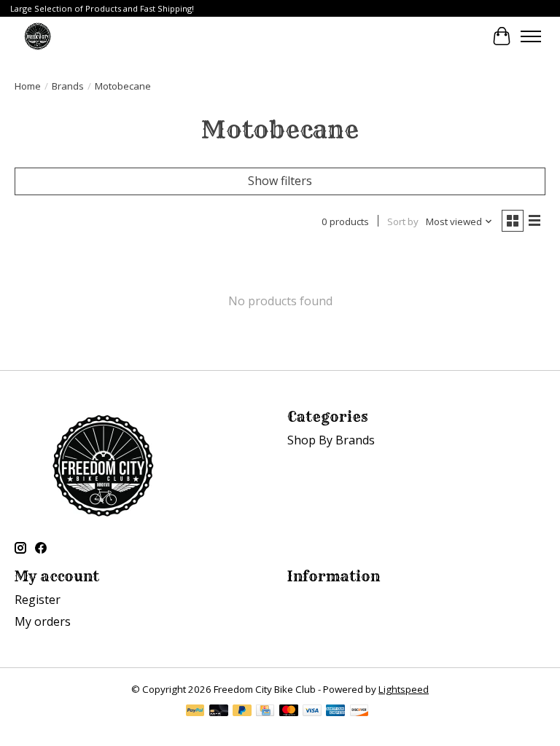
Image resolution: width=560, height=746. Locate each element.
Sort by (403, 221)
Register (38, 600)
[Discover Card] (359, 711)
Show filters (280, 181)
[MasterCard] (288, 711)
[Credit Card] (265, 711)
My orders (43, 621)
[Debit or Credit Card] (218, 711)
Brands (68, 86)
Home (28, 86)
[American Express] (335, 711)
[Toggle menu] (530, 36)
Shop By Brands (331, 440)
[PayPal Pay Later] (242, 711)
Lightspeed (403, 689)
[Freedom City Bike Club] (38, 36)
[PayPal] (195, 711)
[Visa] (312, 711)
